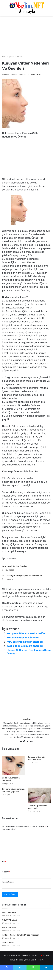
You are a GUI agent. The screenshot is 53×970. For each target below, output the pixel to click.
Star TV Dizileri (9, 912)
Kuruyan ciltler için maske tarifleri (26, 633)
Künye (12, 960)
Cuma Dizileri (8, 942)
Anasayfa (8, 56)
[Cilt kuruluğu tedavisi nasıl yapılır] (39, 795)
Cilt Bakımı (17, 56)
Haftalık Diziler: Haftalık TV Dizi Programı (21, 935)
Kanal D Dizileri (9, 927)
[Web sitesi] (21, 741)
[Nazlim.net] (26, 8)
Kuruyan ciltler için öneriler (14, 566)
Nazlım (46, 955)
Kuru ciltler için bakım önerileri (25, 641)
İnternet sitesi (8, 882)
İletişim (40, 960)
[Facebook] (24, 741)
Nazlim (6, 75)
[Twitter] (28, 741)
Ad (4, 862)
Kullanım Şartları (23, 960)
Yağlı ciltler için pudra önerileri (25, 645)
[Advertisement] (26, 35)
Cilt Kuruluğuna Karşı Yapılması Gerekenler (22, 575)
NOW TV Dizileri (9, 920)
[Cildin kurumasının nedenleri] (13, 765)
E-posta (6, 872)
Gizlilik (33, 960)
